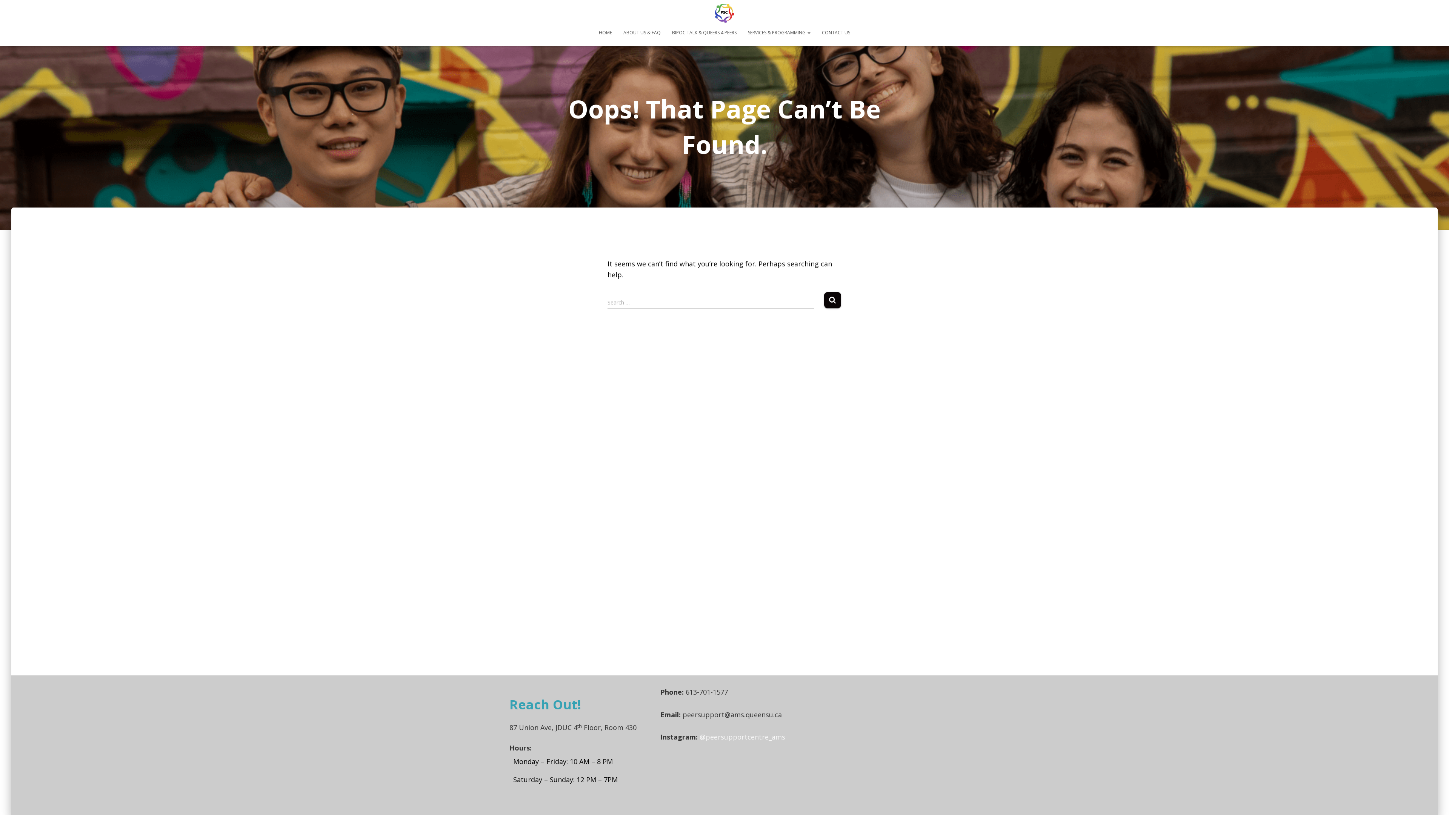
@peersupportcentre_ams (742, 736)
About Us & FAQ (642, 32)
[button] (809, 32)
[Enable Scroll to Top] (1434, 799)
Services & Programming (777, 32)
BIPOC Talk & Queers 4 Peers (704, 32)
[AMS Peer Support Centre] (724, 13)
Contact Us (836, 32)
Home (605, 32)
